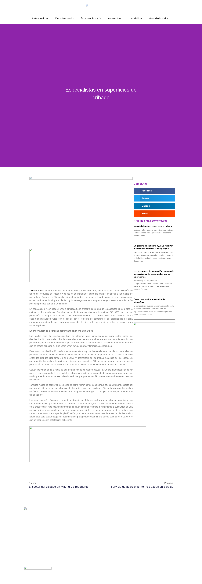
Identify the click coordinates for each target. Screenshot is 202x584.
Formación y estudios (64, 18)
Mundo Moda (136, 18)
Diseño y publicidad (39, 18)
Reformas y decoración (91, 18)
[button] (154, 191)
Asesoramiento (114, 18)
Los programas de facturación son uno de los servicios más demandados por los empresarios (154, 274)
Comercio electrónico (158, 18)
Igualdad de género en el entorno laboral (153, 226)
